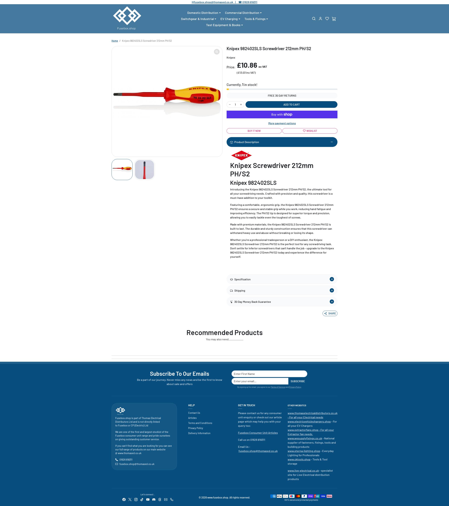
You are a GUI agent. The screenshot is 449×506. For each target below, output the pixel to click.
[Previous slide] (112, 347)
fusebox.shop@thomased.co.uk (136, 464)
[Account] (320, 18)
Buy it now (254, 130)
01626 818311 (249, 2)
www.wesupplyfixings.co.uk (305, 438)
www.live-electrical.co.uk (303, 470)
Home (115, 40)
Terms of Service (278, 387)
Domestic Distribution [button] (202, 13)
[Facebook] (124, 499)
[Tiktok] (142, 499)
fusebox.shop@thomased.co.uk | (217, 2)
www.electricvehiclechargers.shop (309, 421)
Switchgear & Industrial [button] (197, 19)
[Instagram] (136, 499)
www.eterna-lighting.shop (304, 451)
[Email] (166, 499)
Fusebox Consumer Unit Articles (258, 432)
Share (332, 313)
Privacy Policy (295, 387)
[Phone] (172, 499)
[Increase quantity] (241, 104)
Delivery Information (199, 433)
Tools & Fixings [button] (255, 19)
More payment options (282, 123)
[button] (313, 18)
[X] (130, 499)
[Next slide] (336, 347)
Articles (192, 417)
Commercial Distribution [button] (242, 13)
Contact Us (194, 412)
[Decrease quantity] (230, 104)
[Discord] (154, 499)
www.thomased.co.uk (129, 453)
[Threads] (160, 499)
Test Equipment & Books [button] (223, 25)
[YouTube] (148, 499)
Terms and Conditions (200, 422)
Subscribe (298, 381)
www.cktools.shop (299, 459)
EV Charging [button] (229, 19)
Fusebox (123, 425)
